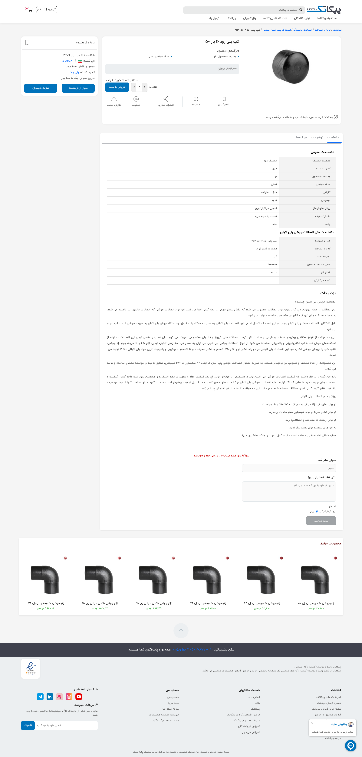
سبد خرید (173, 703)
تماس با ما (254, 697)
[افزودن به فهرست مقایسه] (195, 98)
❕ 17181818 (69, 61)
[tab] (333, 138)
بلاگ (257, 703)
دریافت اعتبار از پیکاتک (246, 720)
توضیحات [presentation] (317, 138)
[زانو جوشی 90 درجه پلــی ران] (316, 577)
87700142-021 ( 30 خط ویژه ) (192, 649)
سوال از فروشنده (78, 88)
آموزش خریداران (251, 732)
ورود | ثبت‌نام (45, 9)
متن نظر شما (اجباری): (322, 477)
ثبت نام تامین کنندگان (166, 720)
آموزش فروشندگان (249, 726)
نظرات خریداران (40, 88)
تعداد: (153, 87)
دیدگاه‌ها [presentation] (301, 138)
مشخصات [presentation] (333, 138)
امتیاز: (332, 507)
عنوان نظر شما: (326, 460)
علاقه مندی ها (171, 709)
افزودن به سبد (117, 87)
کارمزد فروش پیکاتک (329, 703)
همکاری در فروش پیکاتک (326, 709)
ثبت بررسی (321, 521)
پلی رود (74, 72)
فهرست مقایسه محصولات (164, 715)
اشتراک (28, 725)
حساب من (173, 697)
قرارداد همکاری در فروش (327, 715)
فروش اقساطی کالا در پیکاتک (243, 715)
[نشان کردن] (27, 42)
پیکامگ (255, 709)
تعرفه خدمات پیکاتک (328, 697)
